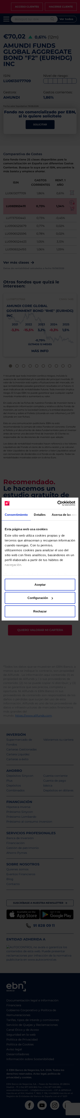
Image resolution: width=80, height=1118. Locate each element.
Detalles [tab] (40, 514)
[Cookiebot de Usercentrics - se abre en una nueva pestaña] (57, 503)
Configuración (37, 598)
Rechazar (40, 611)
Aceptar (40, 584)
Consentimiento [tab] (16, 514)
